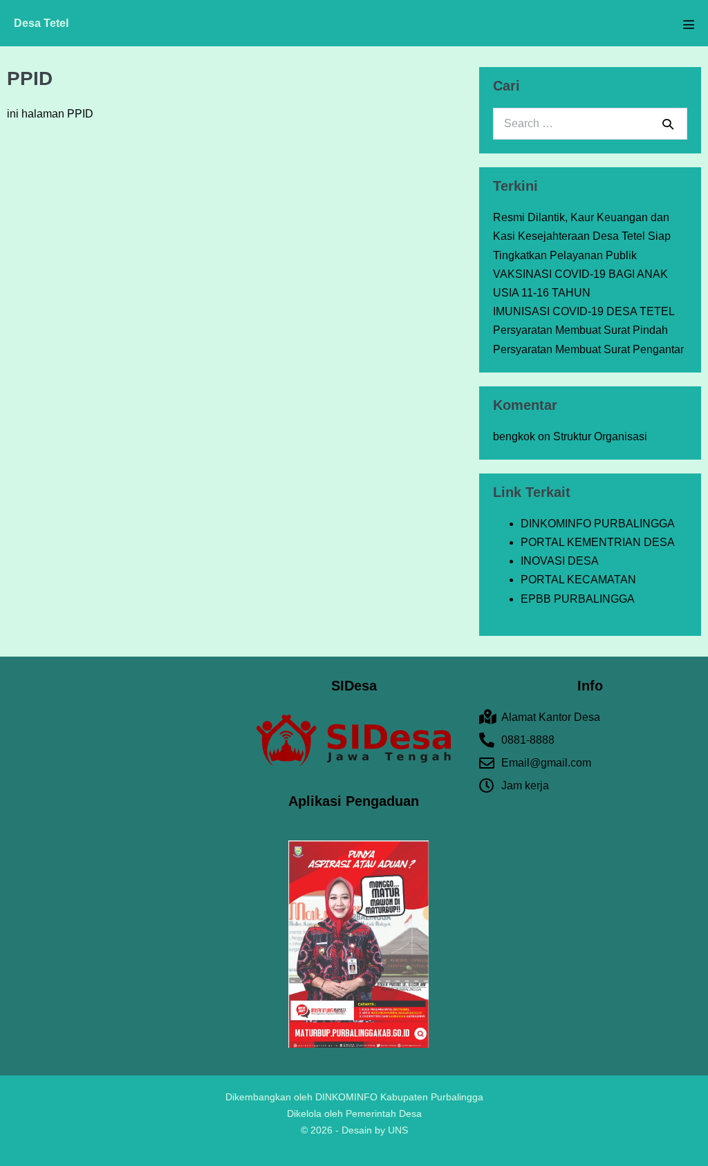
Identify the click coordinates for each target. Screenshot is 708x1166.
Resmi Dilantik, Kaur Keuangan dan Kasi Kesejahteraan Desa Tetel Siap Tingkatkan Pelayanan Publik (582, 236)
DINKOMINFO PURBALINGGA (598, 523)
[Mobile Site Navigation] (688, 24)
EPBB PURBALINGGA (578, 599)
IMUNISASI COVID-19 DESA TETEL (584, 311)
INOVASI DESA (560, 561)
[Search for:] (590, 123)
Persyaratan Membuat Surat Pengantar (588, 349)
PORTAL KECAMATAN (578, 579)
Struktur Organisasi (600, 436)
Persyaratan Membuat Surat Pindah (580, 330)
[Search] (667, 123)
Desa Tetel (41, 23)
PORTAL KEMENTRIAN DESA (598, 542)
